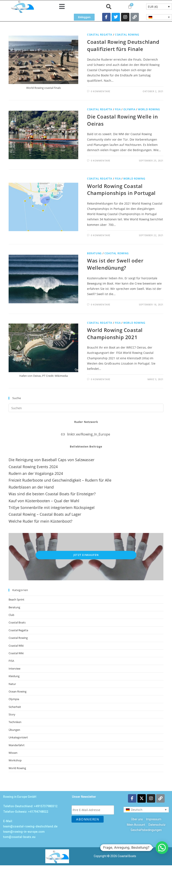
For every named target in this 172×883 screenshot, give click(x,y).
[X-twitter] (141, 798)
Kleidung (14, 676)
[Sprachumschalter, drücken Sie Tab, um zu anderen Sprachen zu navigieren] (159, 17)
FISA (118, 109)
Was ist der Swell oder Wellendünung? (115, 264)
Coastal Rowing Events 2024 (33, 466)
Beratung (94, 253)
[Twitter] (116, 17)
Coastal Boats (17, 622)
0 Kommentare (100, 91)
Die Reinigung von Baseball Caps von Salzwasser (51, 459)
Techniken (15, 722)
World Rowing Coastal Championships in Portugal (121, 189)
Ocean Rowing (17, 691)
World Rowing (149, 109)
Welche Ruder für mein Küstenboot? (40, 521)
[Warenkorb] (130, 6)
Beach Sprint (16, 599)
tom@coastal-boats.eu (19, 837)
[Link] (134, 17)
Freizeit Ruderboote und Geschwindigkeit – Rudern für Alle (60, 480)
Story (12, 714)
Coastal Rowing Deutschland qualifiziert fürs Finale (123, 45)
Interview (14, 668)
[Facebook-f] (106, 17)
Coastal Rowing (127, 34)
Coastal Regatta (99, 34)
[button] (62, 6)
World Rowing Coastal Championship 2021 (115, 333)
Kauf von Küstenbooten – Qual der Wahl (44, 500)
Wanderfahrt (17, 745)
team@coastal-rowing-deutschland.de (30, 826)
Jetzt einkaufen (86, 555)
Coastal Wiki (16, 645)
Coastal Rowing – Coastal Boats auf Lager (45, 514)
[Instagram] (125, 17)
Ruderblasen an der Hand (31, 487)
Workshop (15, 760)
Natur (12, 684)
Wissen (13, 753)
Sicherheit (15, 707)
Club (11, 615)
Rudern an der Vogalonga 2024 (36, 473)
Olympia (129, 109)
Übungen (14, 730)
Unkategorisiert (18, 737)
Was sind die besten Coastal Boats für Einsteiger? (52, 493)
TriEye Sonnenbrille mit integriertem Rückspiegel (52, 507)
